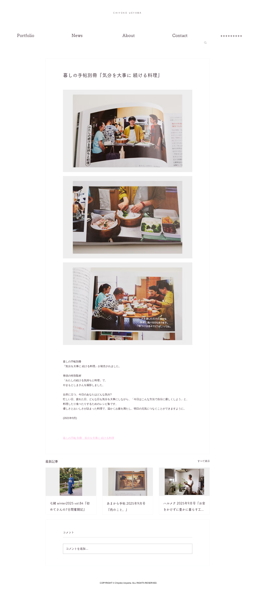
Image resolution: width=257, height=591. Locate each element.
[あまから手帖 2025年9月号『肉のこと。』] (127, 482)
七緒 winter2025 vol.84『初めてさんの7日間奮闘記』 (70, 506)
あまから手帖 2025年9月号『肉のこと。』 (126, 506)
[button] (250, 11)
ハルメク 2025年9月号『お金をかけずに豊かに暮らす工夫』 (184, 507)
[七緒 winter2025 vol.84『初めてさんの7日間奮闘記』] (71, 482)
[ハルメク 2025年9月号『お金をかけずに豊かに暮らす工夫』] (184, 482)
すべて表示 (204, 461)
